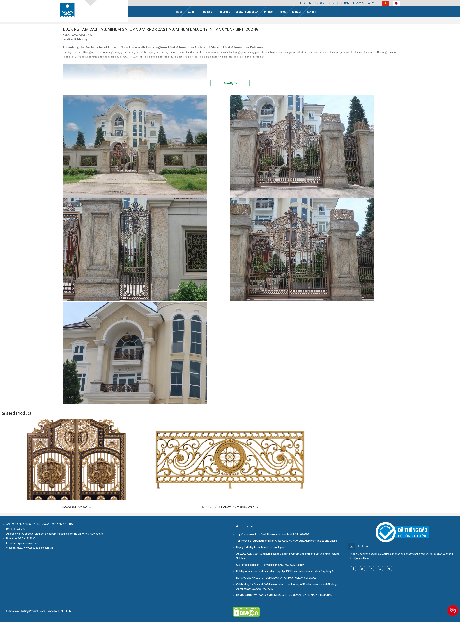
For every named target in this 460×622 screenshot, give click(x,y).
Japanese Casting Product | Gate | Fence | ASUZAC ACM (39, 611)
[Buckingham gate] (76, 459)
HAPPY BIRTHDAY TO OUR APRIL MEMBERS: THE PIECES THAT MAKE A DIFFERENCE (284, 595)
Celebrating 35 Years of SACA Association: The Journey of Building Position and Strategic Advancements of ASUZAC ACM (287, 586)
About (192, 11)
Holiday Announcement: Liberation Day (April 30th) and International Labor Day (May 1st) (286, 571)
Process (207, 11)
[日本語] (394, 3)
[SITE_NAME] (67, 10)
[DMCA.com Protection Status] (246, 609)
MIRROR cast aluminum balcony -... (230, 507)
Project (269, 11)
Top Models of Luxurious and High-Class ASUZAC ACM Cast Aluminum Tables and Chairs (286, 540)
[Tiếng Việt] (383, 3)
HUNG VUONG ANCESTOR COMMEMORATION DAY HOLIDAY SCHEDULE (276, 577)
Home (179, 11)
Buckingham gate (76, 507)
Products (224, 11)
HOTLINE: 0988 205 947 (317, 3)
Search (311, 11)
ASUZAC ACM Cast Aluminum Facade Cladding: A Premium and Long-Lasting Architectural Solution (287, 556)
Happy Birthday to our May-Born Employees (261, 547)
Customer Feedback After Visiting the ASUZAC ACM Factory (270, 564)
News (283, 11)
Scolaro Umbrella (247, 11)
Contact (296, 11)
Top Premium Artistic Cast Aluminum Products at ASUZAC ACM (272, 534)
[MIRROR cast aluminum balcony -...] (230, 459)
